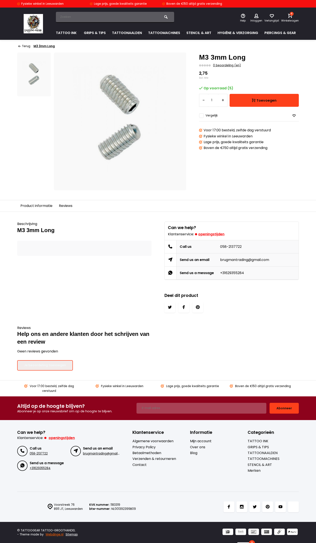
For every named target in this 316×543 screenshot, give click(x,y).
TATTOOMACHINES (164, 32)
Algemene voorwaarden (152, 441)
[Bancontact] (253, 532)
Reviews (65, 205)
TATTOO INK (67, 32)
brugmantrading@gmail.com (244, 259)
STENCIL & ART (198, 32)
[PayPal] (292, 532)
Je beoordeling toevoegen (45, 365)
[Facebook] (229, 506)
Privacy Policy (144, 447)
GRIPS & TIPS (95, 32)
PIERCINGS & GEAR (280, 32)
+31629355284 (232, 272)
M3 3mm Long (44, 46)
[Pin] (266, 532)
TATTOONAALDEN (127, 32)
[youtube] (280, 506)
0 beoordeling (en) (227, 65)
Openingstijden (211, 234)
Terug (26, 46)
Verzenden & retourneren (154, 458)
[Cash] (279, 532)
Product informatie (36, 205)
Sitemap (72, 534)
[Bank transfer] (240, 532)
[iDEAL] (227, 532)
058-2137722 (231, 246)
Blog (193, 453)
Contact (139, 464)
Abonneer (284, 408)
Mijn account (201, 441)
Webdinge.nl (54, 534)
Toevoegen (266, 100)
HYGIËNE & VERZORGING (238, 32)
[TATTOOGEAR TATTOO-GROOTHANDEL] (33, 24)
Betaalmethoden (146, 453)
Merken (254, 470)
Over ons (197, 447)
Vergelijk (212, 115)
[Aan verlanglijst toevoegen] (294, 116)
